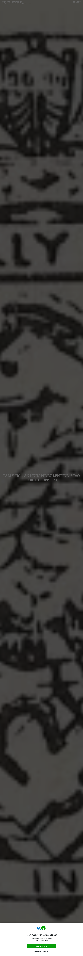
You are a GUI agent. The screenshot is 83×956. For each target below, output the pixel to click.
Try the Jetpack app (41, 946)
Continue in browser (41, 951)
